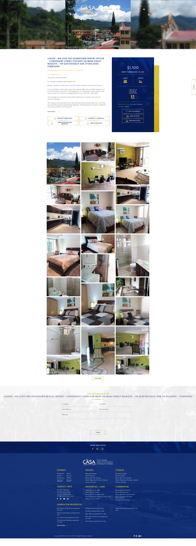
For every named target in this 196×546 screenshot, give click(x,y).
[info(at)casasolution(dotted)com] (144, 9)
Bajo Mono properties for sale (95, 514)
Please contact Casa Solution (57, 93)
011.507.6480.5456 (64, 494)
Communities (107, 9)
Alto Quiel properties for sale (95, 521)
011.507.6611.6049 (153, 10)
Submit (98, 432)
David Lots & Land (91, 492)
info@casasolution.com (65, 496)
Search (52, 9)
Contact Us (132, 9)
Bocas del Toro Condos (123, 478)
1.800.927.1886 (152, 11)
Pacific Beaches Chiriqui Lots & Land (98, 496)
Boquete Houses (91, 473)
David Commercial (122, 492)
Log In (154, 6)
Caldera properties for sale (94, 511)
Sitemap (90, 536)
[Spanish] (151, 13)
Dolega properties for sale (94, 508)
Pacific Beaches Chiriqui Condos (126, 480)
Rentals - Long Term (54, 85)
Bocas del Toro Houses (93, 478)
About (69, 473)
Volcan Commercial (122, 500)
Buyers (61, 9)
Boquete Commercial (122, 490)
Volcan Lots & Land (92, 499)
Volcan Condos (120, 482)
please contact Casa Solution (92, 85)
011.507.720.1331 (152, 9)
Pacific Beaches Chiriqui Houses (96, 480)
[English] (149, 13)
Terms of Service (60, 480)
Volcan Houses (90, 482)
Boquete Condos (121, 473)
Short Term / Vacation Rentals (71, 85)
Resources (120, 9)
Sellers (70, 9)
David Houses (90, 476)
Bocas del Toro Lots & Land (94, 494)
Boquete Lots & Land (92, 490)
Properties (41, 9)
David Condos (120, 476)
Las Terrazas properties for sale (68, 517)
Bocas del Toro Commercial (125, 494)
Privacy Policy (69, 480)
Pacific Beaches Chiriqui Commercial (123, 497)
